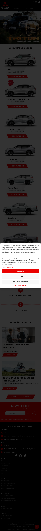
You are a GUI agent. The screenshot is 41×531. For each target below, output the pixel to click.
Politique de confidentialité (19, 285)
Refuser (20, 276)
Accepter (20, 271)
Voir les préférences (20, 282)
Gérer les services (8, 268)
